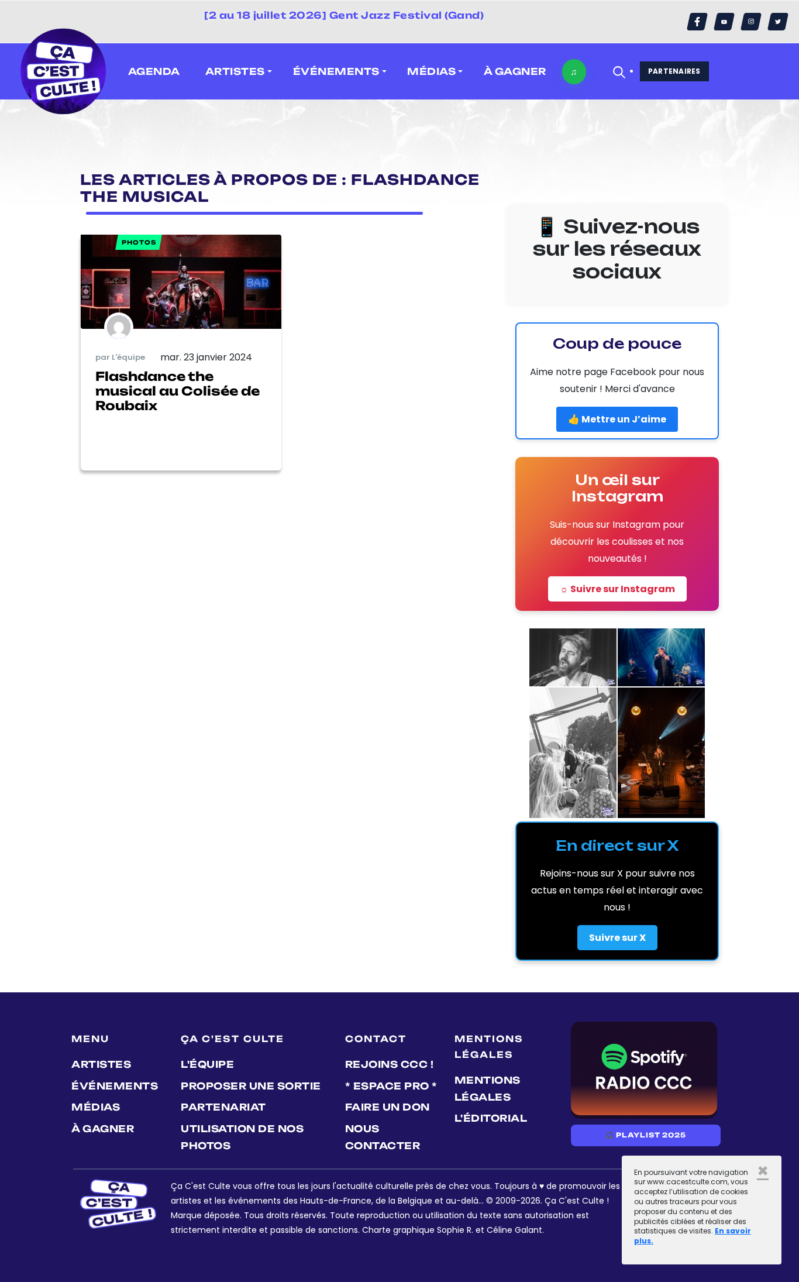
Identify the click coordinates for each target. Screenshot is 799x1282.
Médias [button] (431, 71)
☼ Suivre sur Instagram (617, 589)
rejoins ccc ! (389, 1064)
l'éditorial (491, 1118)
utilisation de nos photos (242, 1137)
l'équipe (207, 1064)
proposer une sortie (251, 1086)
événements (114, 1086)
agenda (154, 71)
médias (95, 1107)
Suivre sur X (617, 937)
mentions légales (487, 1088)
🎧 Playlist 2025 (645, 1135)
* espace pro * (391, 1086)
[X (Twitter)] (777, 21)
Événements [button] (336, 71)
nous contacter (383, 1137)
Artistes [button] (235, 71)
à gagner (515, 71)
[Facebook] (697, 21)
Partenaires (674, 71)
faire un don (387, 1107)
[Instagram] (751, 21)
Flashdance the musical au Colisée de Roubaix (177, 391)
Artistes (101, 1064)
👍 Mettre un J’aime (617, 419)
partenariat (223, 1107)
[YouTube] (724, 21)
